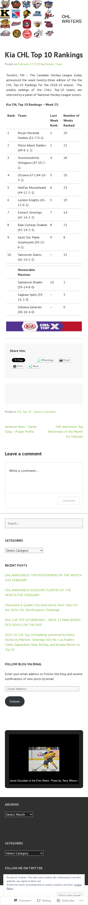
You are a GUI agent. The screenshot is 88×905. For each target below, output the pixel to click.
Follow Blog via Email (23, 664)
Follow (15, 701)
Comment (68, 500)
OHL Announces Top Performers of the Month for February (65, 431)
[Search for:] (44, 523)
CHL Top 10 (24, 412)
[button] (34, 773)
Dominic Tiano (53, 64)
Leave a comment (44, 412)
